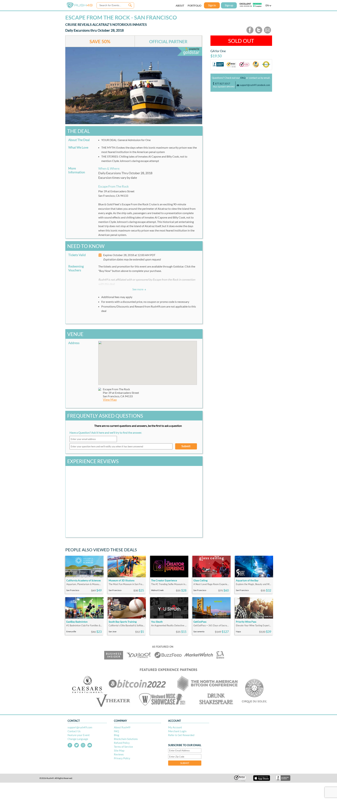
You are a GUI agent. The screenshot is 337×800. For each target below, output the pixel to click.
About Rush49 (122, 727)
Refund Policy (122, 742)
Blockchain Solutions (126, 738)
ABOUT (180, 5)
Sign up (229, 5)
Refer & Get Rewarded (181, 735)
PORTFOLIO (194, 5)
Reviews (119, 754)
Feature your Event (79, 735)
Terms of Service (123, 746)
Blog (116, 735)
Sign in (212, 5)
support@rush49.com (80, 727)
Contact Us (74, 731)
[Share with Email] (267, 32)
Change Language (78, 738)
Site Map (119, 750)
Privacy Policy (122, 758)
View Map (110, 399)
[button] (148, 361)
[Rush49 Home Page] (79, 7)
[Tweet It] (258, 32)
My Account (175, 727)
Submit (186, 446)
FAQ (242, 77)
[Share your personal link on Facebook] (249, 32)
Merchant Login (177, 731)
